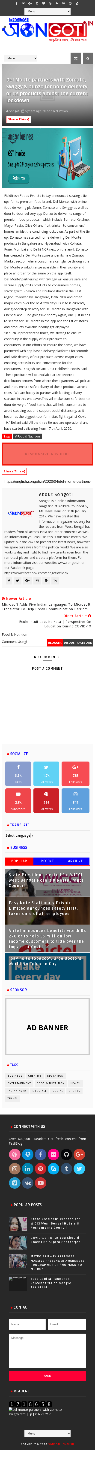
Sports (74, 1091)
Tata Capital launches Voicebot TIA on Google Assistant (51, 1283)
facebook (84, 643)
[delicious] (77, 3)
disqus (69, 643)
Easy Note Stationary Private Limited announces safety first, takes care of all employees (43, 908)
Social (58, 1091)
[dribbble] (50, 3)
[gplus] (30, 3)
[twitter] (23, 3)
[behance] (63, 3)
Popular (19, 861)
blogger (55, 643)
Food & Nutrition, (56, 111)
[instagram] (70, 3)
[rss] (57, 3)
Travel (13, 1098)
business (15, 1076)
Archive (75, 861)
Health (76, 1083)
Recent (47, 861)
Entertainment (19, 1083)
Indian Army (17, 1091)
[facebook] (17, 3)
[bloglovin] (43, 3)
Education (55, 1076)
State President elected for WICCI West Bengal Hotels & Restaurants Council (46, 880)
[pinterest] (37, 3)
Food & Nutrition (51, 1083)
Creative (35, 1076)
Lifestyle (40, 1091)
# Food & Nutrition (27, 436)
